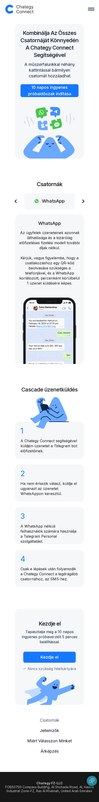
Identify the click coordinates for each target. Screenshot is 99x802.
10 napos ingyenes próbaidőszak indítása (49, 90)
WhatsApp (49, 223)
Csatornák (49, 720)
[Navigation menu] (91, 9)
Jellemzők (49, 730)
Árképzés (50, 751)
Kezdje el (49, 657)
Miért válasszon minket (49, 740)
